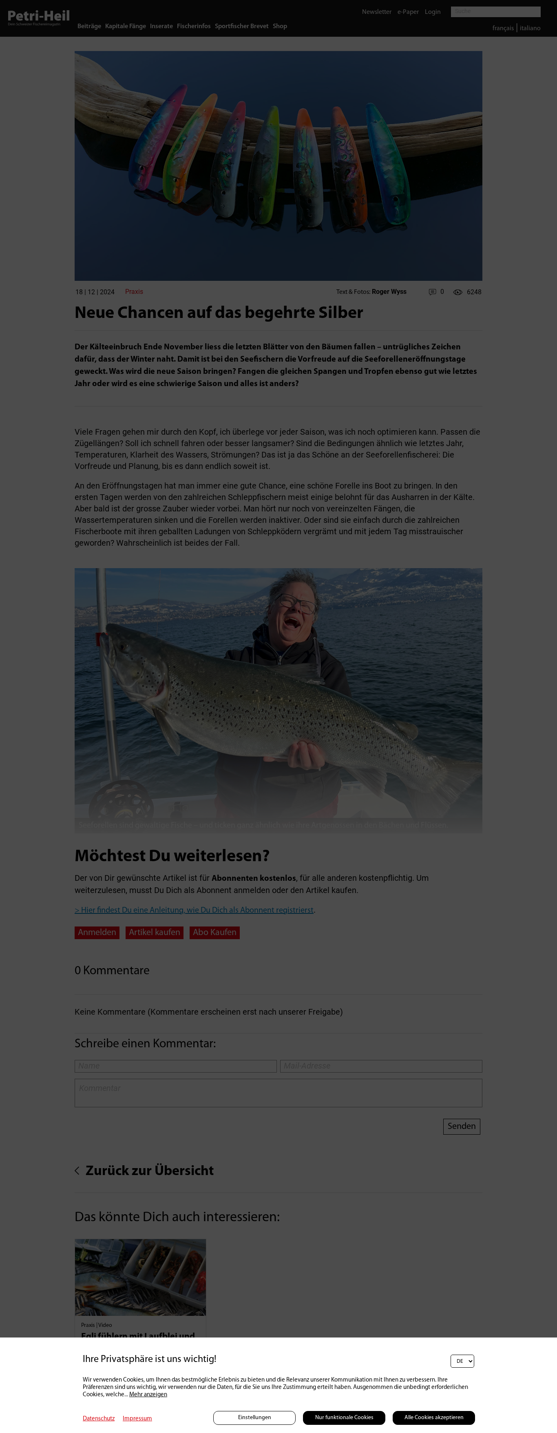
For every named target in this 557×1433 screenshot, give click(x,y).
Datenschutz (99, 1419)
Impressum (137, 1419)
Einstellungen (254, 1418)
